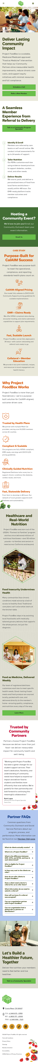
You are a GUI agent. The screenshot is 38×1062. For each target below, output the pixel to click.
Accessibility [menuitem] (6, 1051)
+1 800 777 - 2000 (16, 1016)
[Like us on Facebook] (5, 1026)
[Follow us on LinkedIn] (26, 1026)
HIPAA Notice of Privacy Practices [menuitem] (12, 1054)
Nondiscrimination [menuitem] (7, 1047)
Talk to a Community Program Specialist (19, 128)
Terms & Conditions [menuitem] (7, 1038)
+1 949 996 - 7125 (16, 1019)
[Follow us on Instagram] (12, 1026)
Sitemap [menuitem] (4, 1044)
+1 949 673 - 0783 (16, 1013)
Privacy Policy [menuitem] (6, 1041)
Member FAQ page (26, 839)
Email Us (19, 237)
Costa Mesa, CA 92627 (13, 1008)
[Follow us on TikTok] (19, 1026)
